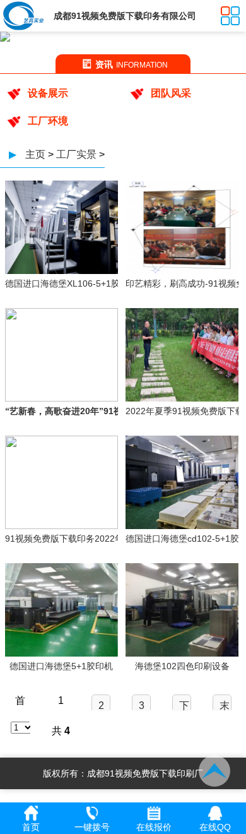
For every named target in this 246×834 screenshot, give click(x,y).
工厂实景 (76, 154)
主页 (35, 154)
